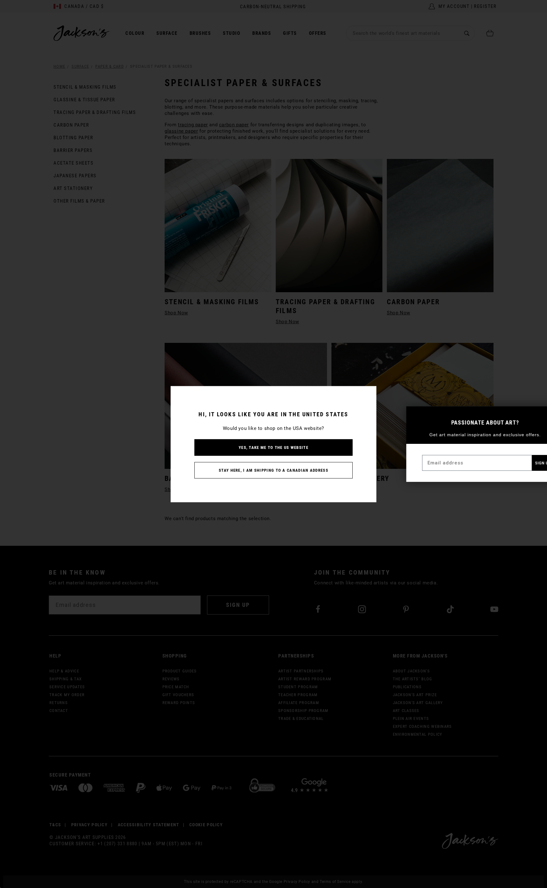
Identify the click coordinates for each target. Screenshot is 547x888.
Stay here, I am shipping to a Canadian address (273, 470)
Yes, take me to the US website (273, 447)
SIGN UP (524, 463)
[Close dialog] (537, 414)
